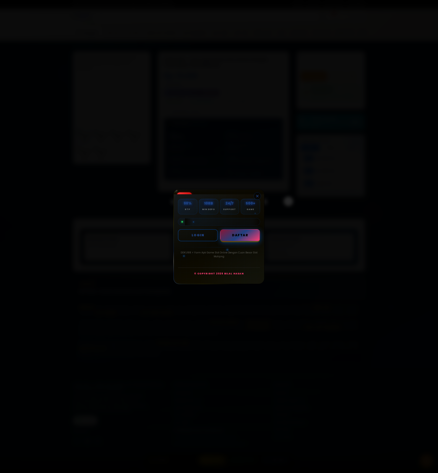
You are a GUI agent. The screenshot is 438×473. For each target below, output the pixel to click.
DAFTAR (240, 235)
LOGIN (198, 235)
